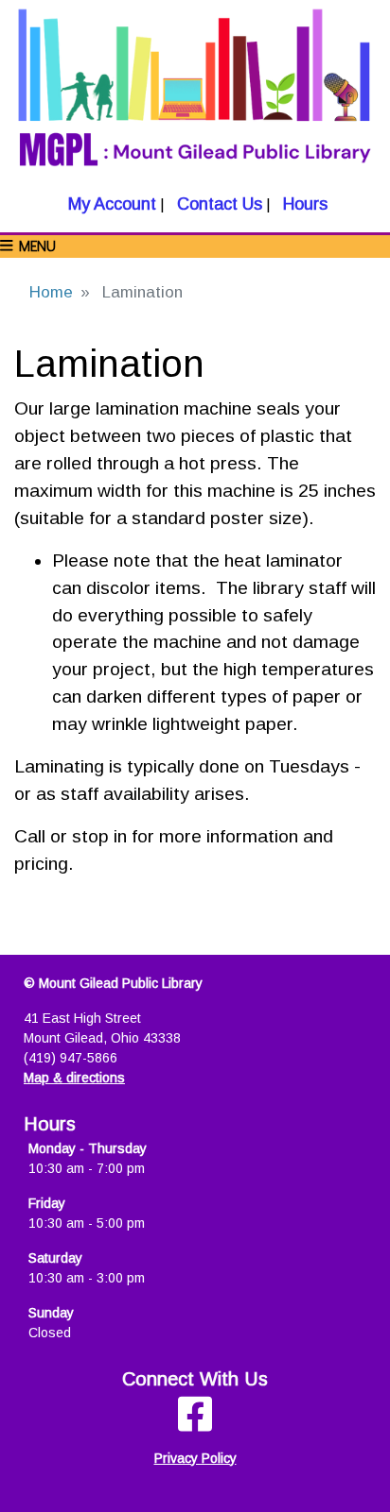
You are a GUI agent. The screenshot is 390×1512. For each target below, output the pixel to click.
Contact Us (217, 204)
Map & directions (74, 1077)
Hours (303, 204)
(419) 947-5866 (70, 1057)
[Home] (195, 96)
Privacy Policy (195, 1458)
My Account (109, 204)
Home (51, 292)
